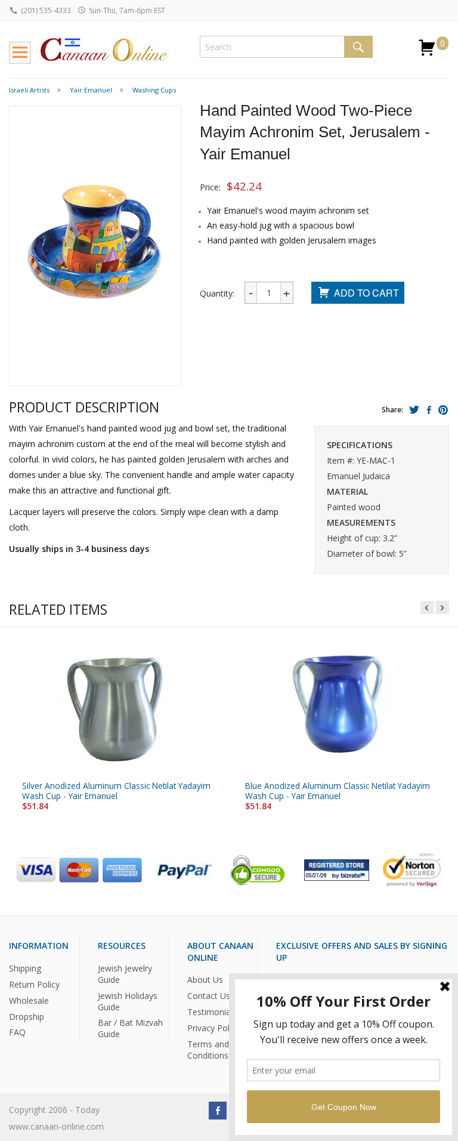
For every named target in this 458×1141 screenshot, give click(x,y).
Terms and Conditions (208, 1049)
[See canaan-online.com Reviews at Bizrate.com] (336, 869)
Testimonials (212, 1011)
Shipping (25, 967)
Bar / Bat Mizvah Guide (130, 1028)
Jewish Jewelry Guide (125, 973)
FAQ (17, 1032)
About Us (205, 979)
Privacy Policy (213, 1028)
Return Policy (34, 983)
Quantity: (217, 293)
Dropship (26, 1016)
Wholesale (29, 1000)
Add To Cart (366, 293)
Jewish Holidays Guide (127, 1000)
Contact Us (208, 995)
